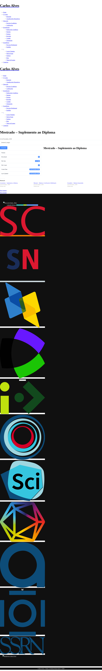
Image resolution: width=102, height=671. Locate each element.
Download (3, 147)
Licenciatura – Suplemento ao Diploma (9, 183)
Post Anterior (3, 190)
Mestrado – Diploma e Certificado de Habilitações (45, 183)
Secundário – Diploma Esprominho (75, 183)
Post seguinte (3, 192)
